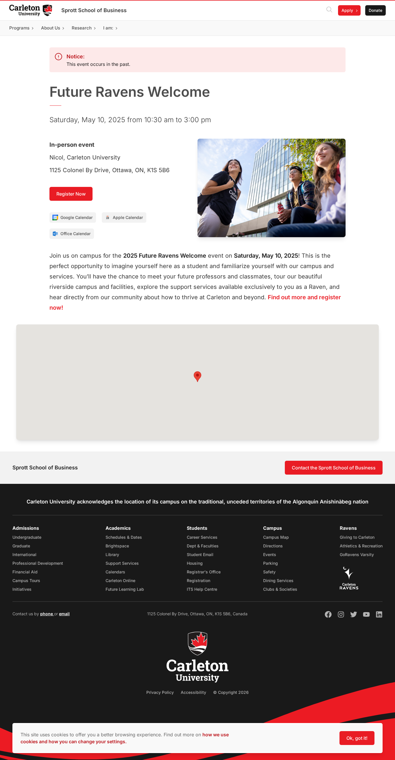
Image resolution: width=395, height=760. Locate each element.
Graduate (21, 545)
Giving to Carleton (357, 537)
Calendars (115, 571)
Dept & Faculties (203, 545)
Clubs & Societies (280, 589)
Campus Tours (26, 580)
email (64, 613)
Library (112, 554)
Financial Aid (25, 571)
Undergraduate (26, 537)
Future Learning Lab (125, 589)
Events (269, 554)
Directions (273, 545)
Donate (375, 10)
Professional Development (37, 563)
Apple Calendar (128, 217)
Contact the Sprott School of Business (334, 468)
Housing (195, 563)
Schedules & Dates (124, 537)
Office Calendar (75, 233)
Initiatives (22, 589)
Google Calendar (76, 217)
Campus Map (276, 537)
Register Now (71, 194)
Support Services (122, 563)
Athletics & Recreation (361, 545)
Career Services (202, 537)
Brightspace (117, 545)
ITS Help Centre (202, 589)
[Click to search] (329, 10)
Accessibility (193, 692)
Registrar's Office (204, 571)
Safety (269, 571)
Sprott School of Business (94, 10)
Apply (347, 10)
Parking (270, 563)
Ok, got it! (357, 738)
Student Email (200, 554)
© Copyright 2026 (231, 692)
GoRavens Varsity (357, 554)
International (24, 554)
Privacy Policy (160, 692)
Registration (198, 580)
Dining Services (278, 580)
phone (47, 613)
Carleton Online (120, 580)
